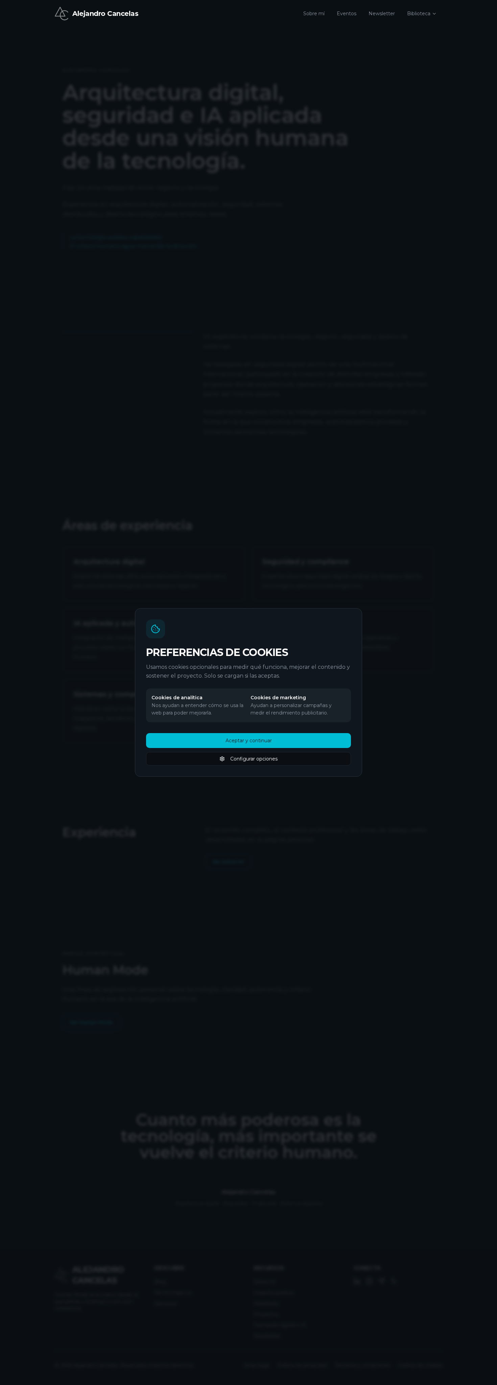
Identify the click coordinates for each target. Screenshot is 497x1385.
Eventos (346, 13)
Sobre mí (314, 13)
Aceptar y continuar (249, 740)
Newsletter (382, 13)
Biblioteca (418, 13)
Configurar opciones (254, 759)
